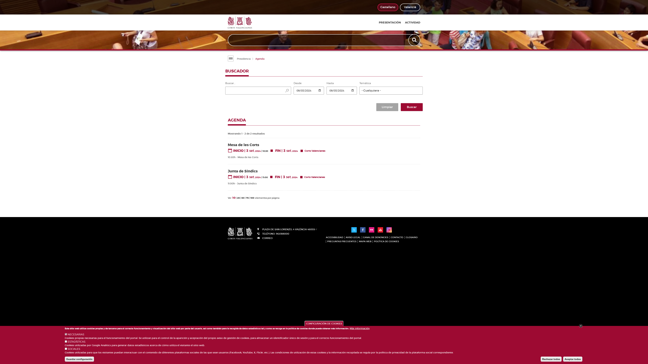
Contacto (397, 237)
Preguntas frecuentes (341, 241)
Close (581, 326)
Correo (267, 238)
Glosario (412, 237)
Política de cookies (386, 241)
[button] (391, 91)
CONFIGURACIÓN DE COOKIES (324, 323)
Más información (360, 328)
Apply (415, 40)
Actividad (412, 22)
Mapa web (365, 241)
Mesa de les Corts (243, 145)
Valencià (410, 7)
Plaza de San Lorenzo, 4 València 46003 (288, 229)
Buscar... (230, 83)
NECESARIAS (76, 334)
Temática (365, 83)
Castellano (387, 7)
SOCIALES (74, 349)
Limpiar (387, 107)
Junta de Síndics (243, 171)
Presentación (390, 22)
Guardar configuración (79, 359)
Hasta (330, 83)
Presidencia (244, 58)
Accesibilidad (334, 237)
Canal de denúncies (375, 237)
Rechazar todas (551, 359)
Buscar (412, 107)
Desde (298, 83)
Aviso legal (353, 237)
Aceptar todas (573, 359)
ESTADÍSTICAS (76, 341)
